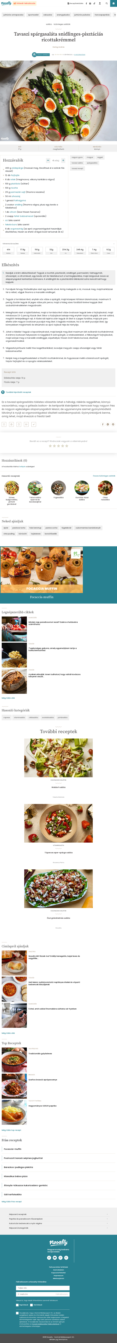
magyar (90, 157)
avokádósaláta (48, 717)
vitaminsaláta (19, 717)
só (6, 220)
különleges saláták (62, 24)
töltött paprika (35, 1101)
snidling (18, 204)
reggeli (100, 157)
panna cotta (51, 528)
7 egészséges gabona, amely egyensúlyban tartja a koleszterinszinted (53, 649)
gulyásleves (33, 1049)
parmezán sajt (17, 192)
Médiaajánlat (58, 1278)
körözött (23, 533)
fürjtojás (15, 175)
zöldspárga (17, 168)
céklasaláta (33, 717)
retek (13, 179)
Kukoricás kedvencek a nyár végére (25, 1223)
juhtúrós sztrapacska (13, 15)
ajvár (6, 528)
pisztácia (15, 183)
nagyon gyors (77, 157)
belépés (22, 466)
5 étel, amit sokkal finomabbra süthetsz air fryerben (53, 1009)
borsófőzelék (51, 533)
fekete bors (11, 224)
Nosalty (59, 928)
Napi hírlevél (23, 1305)
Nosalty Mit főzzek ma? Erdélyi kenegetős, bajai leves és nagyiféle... (54, 957)
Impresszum (58, 1275)
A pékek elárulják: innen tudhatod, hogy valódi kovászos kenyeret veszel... (55, 675)
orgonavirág (16, 228)
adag (56, 160)
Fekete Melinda (58, 797)
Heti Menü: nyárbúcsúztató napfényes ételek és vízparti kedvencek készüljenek (54, 983)
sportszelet (33, 15)
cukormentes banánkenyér (88, 528)
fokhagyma (20, 200)
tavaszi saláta (77, 163)
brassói (32, 1075)
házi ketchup (35, 528)
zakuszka (47, 15)
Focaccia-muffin (12, 1149)
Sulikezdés (33, 618)
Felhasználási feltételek (58, 1267)
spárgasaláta (92, 163)
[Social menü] (90, 3)
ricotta (14, 187)
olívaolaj (16, 196)
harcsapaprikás (102, 15)
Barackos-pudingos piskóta (18, 1167)
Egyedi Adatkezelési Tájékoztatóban (45, 1324)
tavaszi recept (77, 168)
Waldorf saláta (58, 787)
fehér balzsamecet (23, 216)
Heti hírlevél (38, 1305)
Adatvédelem (58, 1270)
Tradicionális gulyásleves (40, 1054)
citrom (13, 212)
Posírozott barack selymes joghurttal (23, 1158)
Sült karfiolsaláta (12, 1194)
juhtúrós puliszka (82, 15)
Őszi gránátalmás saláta (58, 918)
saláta (49, 24)
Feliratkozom (62, 1294)
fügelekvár (66, 528)
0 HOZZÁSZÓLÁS (79, 55)
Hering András (58, 47)
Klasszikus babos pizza (15, 1176)
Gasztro (32, 952)
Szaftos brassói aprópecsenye (43, 1080)
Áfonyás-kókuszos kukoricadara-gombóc (26, 1185)
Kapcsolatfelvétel (58, 1273)
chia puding (9, 533)
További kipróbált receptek (18, 392)
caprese (6, 717)
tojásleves (36, 533)
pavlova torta (18, 528)
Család (31, 644)
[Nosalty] (6, 3)
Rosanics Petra (58, 862)
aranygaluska (63, 15)
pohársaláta (62, 717)
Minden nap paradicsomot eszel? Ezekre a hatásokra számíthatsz (53, 623)
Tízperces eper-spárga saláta (59, 852)
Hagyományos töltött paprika (42, 1106)
